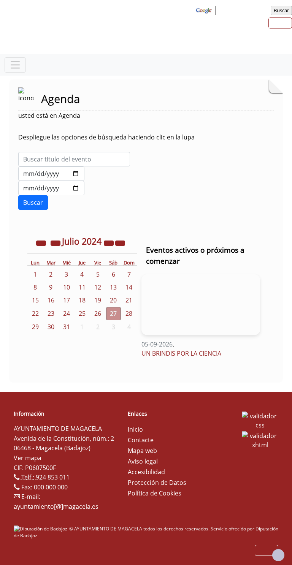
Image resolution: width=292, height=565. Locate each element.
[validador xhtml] (260, 439)
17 (66, 300)
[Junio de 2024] (56, 242)
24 (66, 313)
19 (97, 300)
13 (113, 287)
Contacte (141, 440)
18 (82, 300)
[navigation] (243, 10)
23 (51, 313)
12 (97, 287)
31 (66, 327)
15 (35, 300)
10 (66, 287)
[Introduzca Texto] (74, 159)
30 (51, 327)
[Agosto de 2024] (120, 242)
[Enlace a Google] (205, 10)
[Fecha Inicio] (51, 173)
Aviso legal (143, 461)
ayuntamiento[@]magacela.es (56, 506)
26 (97, 313)
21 (128, 300)
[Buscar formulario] (33, 202)
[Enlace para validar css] (260, 420)
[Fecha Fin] (51, 188)
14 (128, 287)
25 (82, 313)
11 (82, 287)
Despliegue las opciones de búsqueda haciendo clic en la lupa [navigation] (106, 137)
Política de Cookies (154, 493)
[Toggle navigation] (15, 65)
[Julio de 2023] (42, 242)
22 (35, 313)
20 (113, 300)
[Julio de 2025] (109, 242)
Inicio (135, 429)
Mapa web (142, 450)
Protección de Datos (157, 482)
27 (113, 313)
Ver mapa (27, 458)
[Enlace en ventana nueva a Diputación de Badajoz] (41, 528)
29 (35, 327)
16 (51, 300)
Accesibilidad (146, 472)
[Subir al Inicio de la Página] (278, 555)
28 (128, 313)
